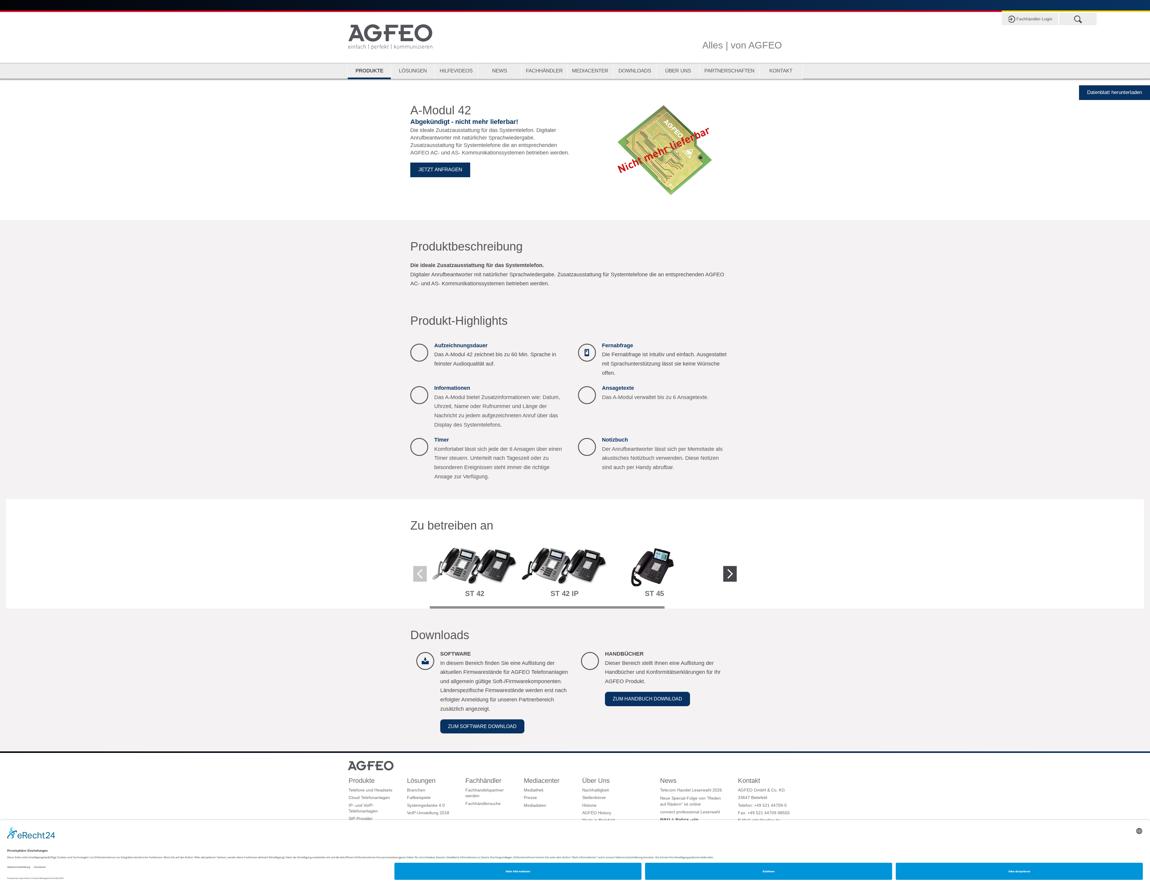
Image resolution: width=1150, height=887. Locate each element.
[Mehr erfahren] (475, 573)
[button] (482, 726)
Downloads (634, 71)
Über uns (678, 71)
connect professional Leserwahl (690, 811)
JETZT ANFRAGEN (440, 169)
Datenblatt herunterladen (1114, 92)
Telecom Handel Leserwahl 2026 (691, 790)
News (499, 71)
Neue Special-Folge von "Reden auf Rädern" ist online (690, 801)
